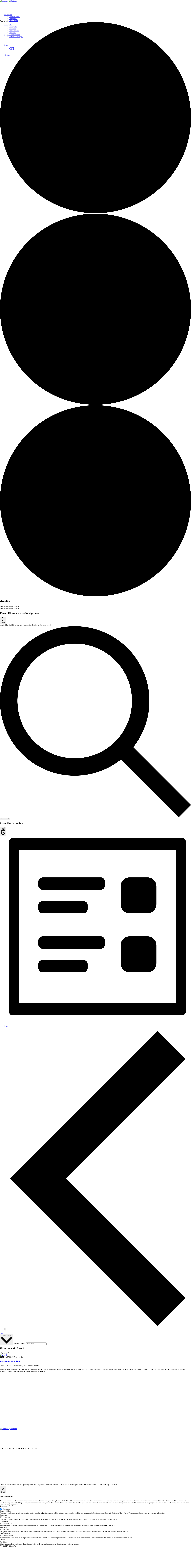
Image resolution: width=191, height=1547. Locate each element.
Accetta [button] (114, 1485)
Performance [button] (4, 1521)
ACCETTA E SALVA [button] (8, 1546)
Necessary (6, 1509)
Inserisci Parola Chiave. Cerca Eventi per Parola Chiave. (20, 625)
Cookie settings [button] (104, 1485)
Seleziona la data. (19, 1344)
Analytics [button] (3, 1527)
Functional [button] (3, 1515)
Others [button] (2, 1540)
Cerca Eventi (5, 819)
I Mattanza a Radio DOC (11, 1361)
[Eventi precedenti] (97, 1327)
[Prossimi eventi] (5, 1329)
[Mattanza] (8, 1)
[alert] (95, 607)
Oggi (2, 1333)
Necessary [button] (3, 1507)
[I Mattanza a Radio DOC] (4, 1355)
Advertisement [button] (5, 1534)
